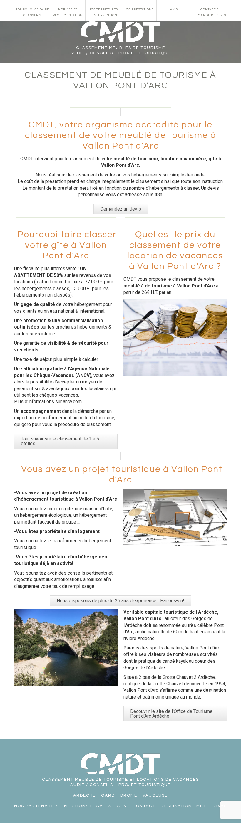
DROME (128, 795)
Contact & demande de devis (209, 12)
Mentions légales (87, 806)
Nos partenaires (36, 806)
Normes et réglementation (68, 12)
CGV (122, 806)
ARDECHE (84, 795)
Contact (144, 806)
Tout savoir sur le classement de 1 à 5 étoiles (60, 441)
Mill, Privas (211, 806)
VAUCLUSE (155, 795)
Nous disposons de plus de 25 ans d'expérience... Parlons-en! (120, 600)
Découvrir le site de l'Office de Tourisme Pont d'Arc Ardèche (171, 713)
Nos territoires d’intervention (103, 12)
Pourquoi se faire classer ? (32, 12)
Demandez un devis (120, 209)
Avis (174, 9)
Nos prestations (138, 9)
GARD (108, 795)
